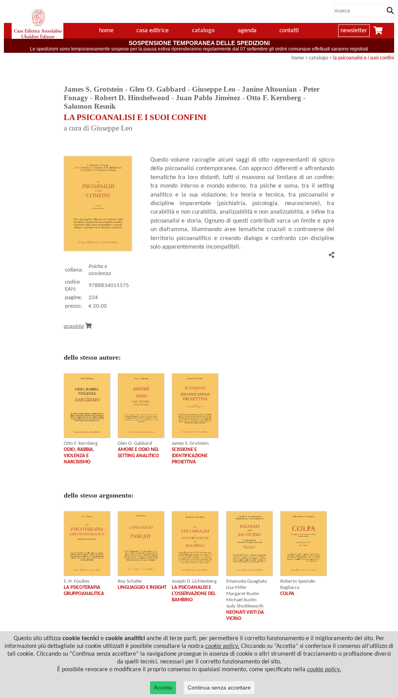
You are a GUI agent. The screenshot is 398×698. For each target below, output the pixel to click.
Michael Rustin (241, 599)
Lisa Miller (236, 587)
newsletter (353, 31)
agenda (247, 31)
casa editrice (152, 31)
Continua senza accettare (219, 687)
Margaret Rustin (242, 593)
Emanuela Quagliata (246, 581)
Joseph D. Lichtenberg (194, 581)
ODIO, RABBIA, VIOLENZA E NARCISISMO (79, 456)
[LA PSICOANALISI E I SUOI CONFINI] (98, 250)
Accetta (163, 687)
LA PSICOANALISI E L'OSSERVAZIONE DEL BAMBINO (194, 593)
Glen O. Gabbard (135, 443)
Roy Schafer (130, 581)
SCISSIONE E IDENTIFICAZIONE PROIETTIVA (190, 456)
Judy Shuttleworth (245, 606)
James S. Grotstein (190, 443)
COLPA (287, 593)
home (106, 31)
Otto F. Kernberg (81, 443)
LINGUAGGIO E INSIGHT (142, 587)
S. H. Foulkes (76, 581)
